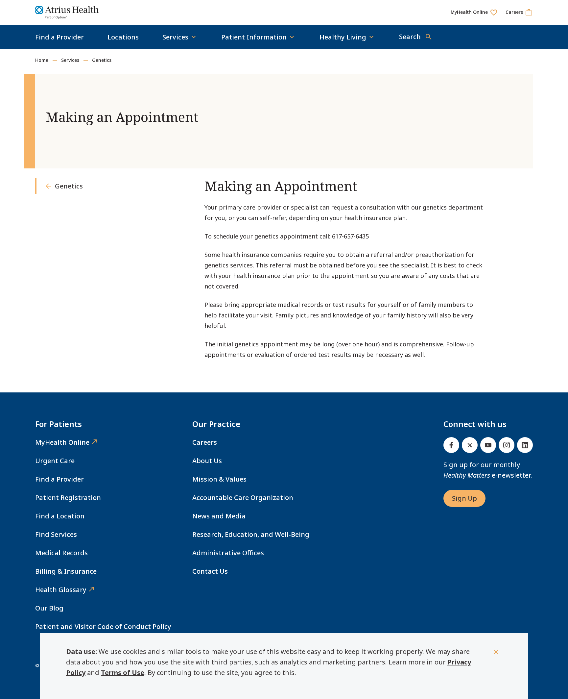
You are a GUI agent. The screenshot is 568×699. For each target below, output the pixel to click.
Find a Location (59, 516)
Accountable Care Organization (242, 497)
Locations (123, 37)
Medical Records (61, 552)
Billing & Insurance (66, 571)
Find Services (56, 534)
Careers (204, 442)
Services (70, 60)
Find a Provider (59, 37)
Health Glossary (60, 589)
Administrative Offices (228, 552)
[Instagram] (506, 445)
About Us (207, 460)
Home (41, 60)
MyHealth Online (62, 442)
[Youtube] (488, 445)
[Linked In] (525, 445)
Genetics (101, 60)
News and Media (219, 516)
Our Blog (49, 608)
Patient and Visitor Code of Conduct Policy (103, 626)
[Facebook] (451, 445)
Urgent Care (55, 460)
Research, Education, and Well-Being (250, 534)
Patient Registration (68, 497)
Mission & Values (219, 479)
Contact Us (210, 571)
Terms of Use (122, 672)
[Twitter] (470, 445)
